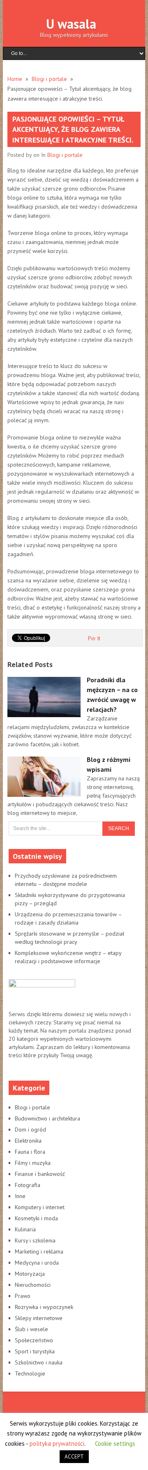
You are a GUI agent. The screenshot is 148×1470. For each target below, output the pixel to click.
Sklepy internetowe (38, 1318)
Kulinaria (25, 1229)
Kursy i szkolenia (35, 1240)
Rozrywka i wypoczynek (44, 1307)
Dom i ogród (30, 1129)
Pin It (94, 638)
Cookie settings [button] (115, 1443)
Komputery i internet (40, 1207)
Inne (20, 1196)
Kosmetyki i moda (36, 1218)
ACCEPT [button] (74, 1456)
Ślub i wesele (31, 1329)
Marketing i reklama (39, 1251)
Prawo (22, 1296)
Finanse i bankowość (40, 1174)
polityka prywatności (57, 1443)
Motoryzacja (30, 1273)
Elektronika (28, 1140)
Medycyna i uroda (37, 1262)
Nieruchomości (33, 1284)
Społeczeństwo (34, 1340)
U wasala (71, 23)
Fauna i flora (30, 1151)
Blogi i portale (65, 155)
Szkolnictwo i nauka (38, 1362)
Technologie (30, 1373)
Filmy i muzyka (33, 1162)
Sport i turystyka (35, 1351)
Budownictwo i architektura (47, 1118)
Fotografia (27, 1185)
